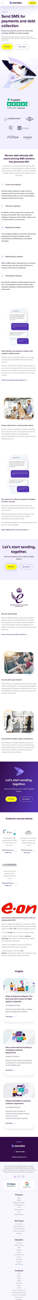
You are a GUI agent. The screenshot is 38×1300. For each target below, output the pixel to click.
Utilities (19, 1252)
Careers (19, 1276)
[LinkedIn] (15, 1176)
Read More (9, 1017)
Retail (19, 1248)
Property (19, 1257)
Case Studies (19, 1283)
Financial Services (19, 1245)
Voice (19, 1207)
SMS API (19, 1200)
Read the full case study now (8, 851)
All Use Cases (19, 1224)
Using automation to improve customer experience (18, 1102)
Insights (19, 1281)
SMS (19, 1198)
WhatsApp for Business (19, 1203)
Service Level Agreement (19, 1290)
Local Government (19, 1255)
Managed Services (19, 1214)
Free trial (32, 3)
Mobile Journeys (19, 1210)
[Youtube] (19, 1176)
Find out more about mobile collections (13, 634)
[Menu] (2, 3)
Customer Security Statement (19, 1295)
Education (19, 1262)
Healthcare (19, 1250)
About (19, 1274)
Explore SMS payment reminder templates (14, 530)
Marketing (19, 1233)
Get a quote (22, 47)
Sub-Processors (19, 1297)
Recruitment (19, 1259)
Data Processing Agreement (19, 1292)
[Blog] (22, 1176)
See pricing (26, 567)
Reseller (19, 1285)
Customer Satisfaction (19, 1229)
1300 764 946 (20, 1152)
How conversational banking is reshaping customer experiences (19, 1050)
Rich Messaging (19, 1205)
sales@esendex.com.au (19, 1157)
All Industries (19, 1243)
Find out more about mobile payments (13, 380)
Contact (19, 1278)
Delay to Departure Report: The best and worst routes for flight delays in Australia (19, 999)
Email (19, 1212)
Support (19, 1288)
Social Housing (19, 1264)
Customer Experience (19, 1226)
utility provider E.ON (14, 926)
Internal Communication (19, 1231)
